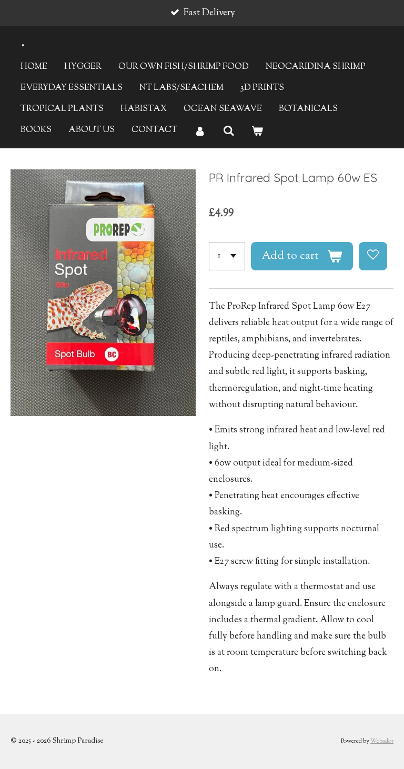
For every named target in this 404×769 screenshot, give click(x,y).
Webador (381, 741)
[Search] (228, 131)
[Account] (199, 131)
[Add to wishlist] (373, 256)
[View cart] (257, 131)
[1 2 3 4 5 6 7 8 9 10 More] (227, 256)
